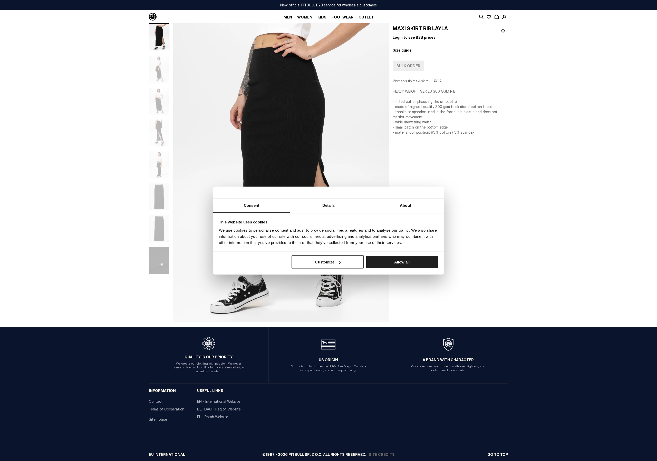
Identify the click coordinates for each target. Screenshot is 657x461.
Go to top (497, 454)
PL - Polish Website (212, 417)
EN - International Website (218, 401)
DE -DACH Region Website (219, 409)
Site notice (158, 419)
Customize (324, 262)
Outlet (366, 17)
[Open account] (504, 17)
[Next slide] (369, 172)
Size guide (402, 50)
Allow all (402, 262)
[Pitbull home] (153, 17)
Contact (156, 401)
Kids (321, 17)
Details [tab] (328, 205)
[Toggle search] (481, 17)
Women (304, 17)
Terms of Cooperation (166, 409)
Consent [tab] (251, 205)
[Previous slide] (192, 172)
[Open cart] (496, 17)
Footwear (342, 17)
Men (288, 17)
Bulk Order (408, 66)
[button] (281, 172)
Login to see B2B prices (414, 37)
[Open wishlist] (489, 17)
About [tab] (405, 205)
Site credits (382, 454)
